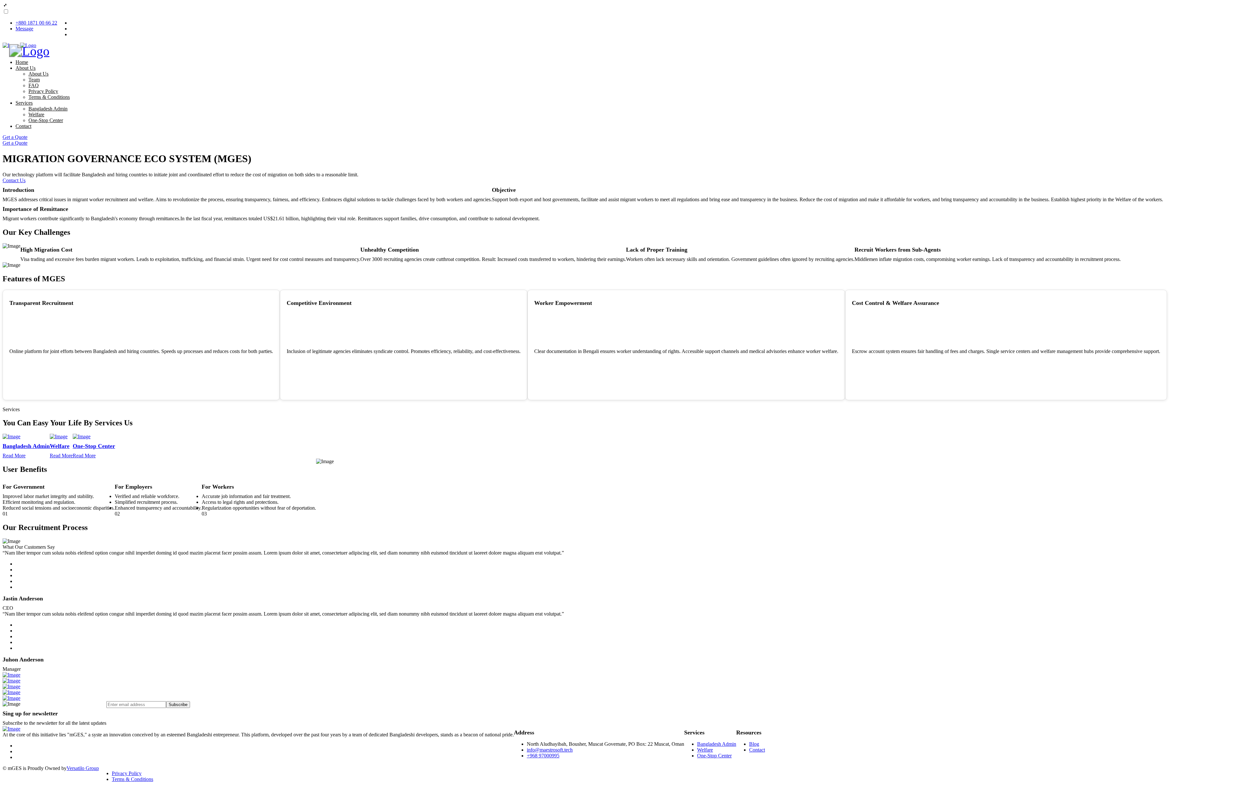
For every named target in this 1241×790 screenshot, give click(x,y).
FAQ (33, 85)
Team (34, 79)
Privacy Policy (43, 91)
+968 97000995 (543, 755)
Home (22, 62)
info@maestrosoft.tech (550, 750)
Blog (754, 744)
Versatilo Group (83, 768)
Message (24, 28)
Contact (23, 126)
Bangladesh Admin (48, 108)
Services (24, 103)
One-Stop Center (45, 120)
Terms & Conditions (49, 97)
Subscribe (178, 704)
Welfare (36, 114)
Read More (14, 455)
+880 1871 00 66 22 (36, 23)
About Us (26, 68)
